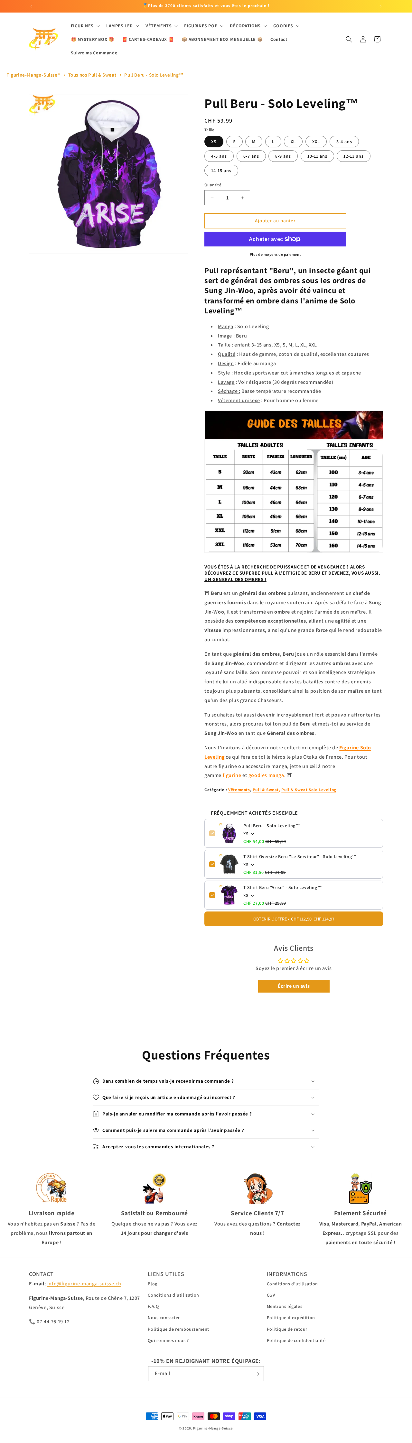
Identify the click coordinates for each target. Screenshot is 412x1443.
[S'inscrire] (256, 1374)
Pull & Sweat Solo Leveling (308, 789)
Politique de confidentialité (296, 1340)
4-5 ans (219, 156)
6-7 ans (251, 156)
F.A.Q (153, 1306)
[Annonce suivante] (381, 6)
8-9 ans (283, 156)
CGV (271, 1295)
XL (293, 142)
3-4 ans (344, 142)
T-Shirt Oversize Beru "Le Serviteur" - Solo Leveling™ (300, 856)
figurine (232, 775)
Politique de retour (287, 1329)
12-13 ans (353, 156)
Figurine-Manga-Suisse (213, 1428)
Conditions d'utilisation (173, 1295)
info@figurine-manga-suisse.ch (84, 1283)
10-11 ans (317, 156)
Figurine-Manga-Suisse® (33, 75)
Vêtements (239, 789)
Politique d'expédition (291, 1318)
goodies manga (266, 775)
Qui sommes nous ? (168, 1340)
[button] (84, 25)
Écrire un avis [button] (294, 986)
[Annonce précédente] (31, 6)
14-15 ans (221, 171)
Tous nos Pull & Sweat (92, 75)
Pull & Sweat (266, 789)
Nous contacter (164, 1318)
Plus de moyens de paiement (275, 254)
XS (214, 142)
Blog (152, 1284)
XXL (316, 142)
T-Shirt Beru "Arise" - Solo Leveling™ (282, 887)
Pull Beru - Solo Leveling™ (154, 75)
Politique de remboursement (178, 1329)
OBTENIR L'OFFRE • (293, 919)
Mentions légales (285, 1306)
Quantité (212, 185)
